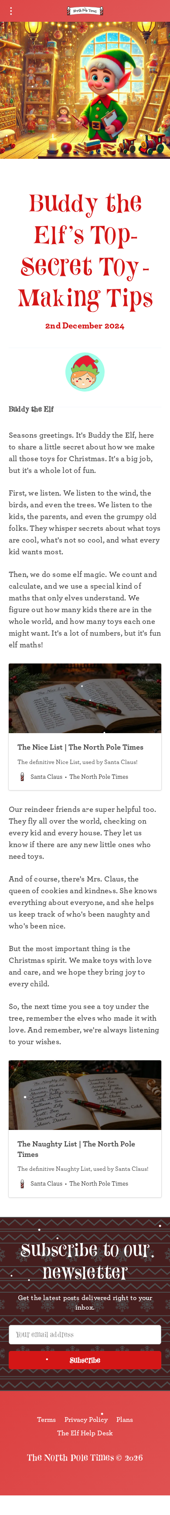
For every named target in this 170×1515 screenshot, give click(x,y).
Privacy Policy (86, 1419)
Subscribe (85, 1360)
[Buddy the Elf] (85, 372)
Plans (124, 1419)
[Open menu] (11, 11)
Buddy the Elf (31, 409)
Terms (46, 1419)
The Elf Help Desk (85, 1433)
